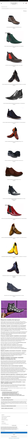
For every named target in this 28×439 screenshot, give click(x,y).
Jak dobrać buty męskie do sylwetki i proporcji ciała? (9, 392)
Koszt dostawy (4, 418)
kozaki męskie (6, 330)
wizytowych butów (23, 348)
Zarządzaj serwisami (3, 430)
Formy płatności (4, 417)
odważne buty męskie (9, 334)
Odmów (14, 434)
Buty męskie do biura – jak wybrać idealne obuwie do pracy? (10, 393)
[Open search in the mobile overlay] (23, 3)
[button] (1, 3)
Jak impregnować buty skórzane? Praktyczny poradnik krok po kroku (12, 394)
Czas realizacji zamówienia (6, 416)
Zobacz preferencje (14, 436)
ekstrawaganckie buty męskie (22, 342)
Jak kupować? (4, 423)
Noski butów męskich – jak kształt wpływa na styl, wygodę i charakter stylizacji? (13, 395)
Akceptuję (14, 432)
